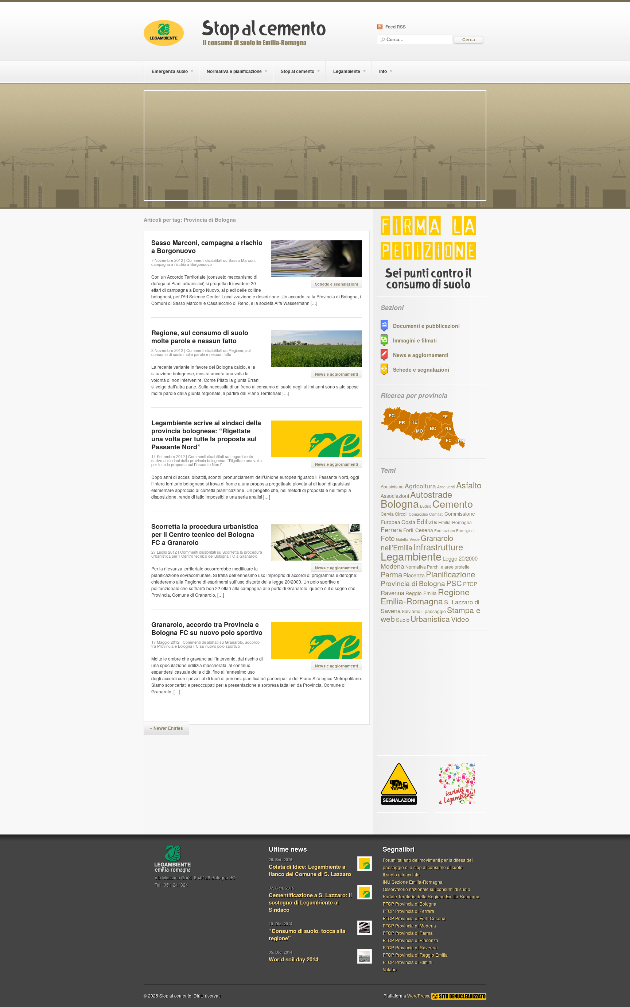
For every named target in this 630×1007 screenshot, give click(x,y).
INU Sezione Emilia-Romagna (413, 882)
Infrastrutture (438, 546)
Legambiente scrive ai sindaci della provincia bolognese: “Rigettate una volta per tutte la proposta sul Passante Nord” (206, 435)
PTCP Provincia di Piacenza (410, 940)
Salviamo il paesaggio (424, 611)
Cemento (452, 503)
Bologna (400, 503)
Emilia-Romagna (455, 522)
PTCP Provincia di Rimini (407, 962)
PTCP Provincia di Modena (409, 925)
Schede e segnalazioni (336, 284)
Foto (388, 538)
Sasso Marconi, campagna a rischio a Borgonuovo (206, 246)
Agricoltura (420, 485)
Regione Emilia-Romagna (425, 596)
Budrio (425, 506)
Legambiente (411, 555)
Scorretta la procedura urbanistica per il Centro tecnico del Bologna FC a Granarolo (204, 534)
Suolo (402, 619)
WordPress (418, 995)
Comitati (436, 514)
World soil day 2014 (293, 959)
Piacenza (414, 575)
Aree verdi (446, 486)
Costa (408, 522)
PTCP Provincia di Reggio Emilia (415, 955)
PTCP (470, 584)
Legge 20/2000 (460, 558)
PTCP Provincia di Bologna (409, 904)
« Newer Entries (166, 728)
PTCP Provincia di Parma (408, 933)
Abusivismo (392, 486)
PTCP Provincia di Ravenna (410, 947)
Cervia (387, 514)
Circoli (401, 514)
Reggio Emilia (421, 593)
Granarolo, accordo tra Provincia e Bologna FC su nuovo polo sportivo (206, 628)
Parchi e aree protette (448, 566)
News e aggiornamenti (336, 374)
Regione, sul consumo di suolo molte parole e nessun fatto (199, 336)
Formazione (444, 530)
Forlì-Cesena (418, 530)
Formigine (465, 530)
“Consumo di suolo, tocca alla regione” (307, 934)
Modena (392, 565)
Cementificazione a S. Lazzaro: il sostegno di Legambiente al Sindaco (310, 902)
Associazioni (395, 495)
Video (460, 619)
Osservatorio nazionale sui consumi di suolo (426, 889)
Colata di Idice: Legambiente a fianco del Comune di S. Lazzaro (310, 870)
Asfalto (469, 485)
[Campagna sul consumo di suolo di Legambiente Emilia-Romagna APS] (235, 43)
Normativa (415, 566)
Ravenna (392, 592)
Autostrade (431, 494)
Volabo (390, 969)
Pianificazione (450, 574)
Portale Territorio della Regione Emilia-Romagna (431, 896)
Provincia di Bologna (413, 583)
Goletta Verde (408, 539)
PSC (454, 582)
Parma (391, 574)
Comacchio (418, 514)
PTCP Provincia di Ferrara (408, 911)
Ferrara (391, 529)
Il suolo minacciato (401, 874)
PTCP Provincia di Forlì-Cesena (414, 918)
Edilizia (426, 521)
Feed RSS (395, 26)
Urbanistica (430, 618)
